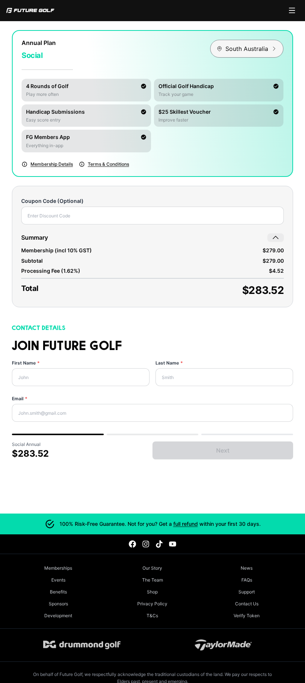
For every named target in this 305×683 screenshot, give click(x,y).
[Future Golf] (30, 10)
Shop (152, 592)
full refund (185, 524)
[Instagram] (146, 544)
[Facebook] (132, 544)
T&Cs (152, 615)
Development (58, 615)
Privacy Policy (152, 603)
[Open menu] (292, 10)
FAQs (246, 580)
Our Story (152, 568)
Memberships (58, 568)
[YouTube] (172, 544)
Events (58, 580)
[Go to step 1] (58, 434)
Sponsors (58, 603)
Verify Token (247, 615)
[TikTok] (159, 544)
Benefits (58, 592)
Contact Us (247, 603)
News (247, 568)
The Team (152, 580)
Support (246, 592)
